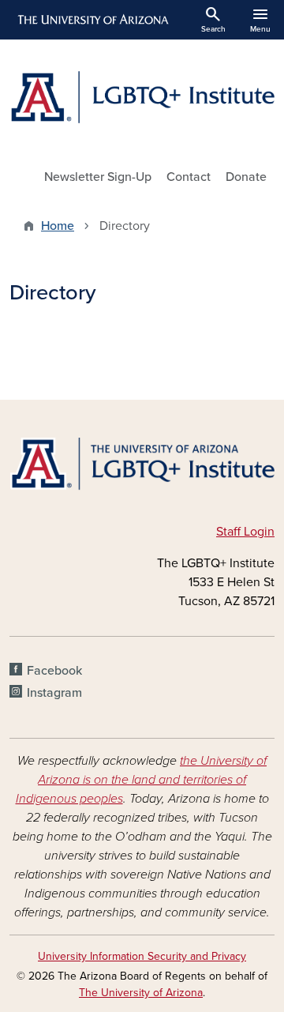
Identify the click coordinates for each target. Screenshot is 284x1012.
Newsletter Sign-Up (97, 177)
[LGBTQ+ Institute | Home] (142, 97)
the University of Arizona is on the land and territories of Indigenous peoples (141, 780)
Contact (188, 177)
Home (57, 226)
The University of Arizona (141, 992)
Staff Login (245, 532)
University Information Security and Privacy (142, 956)
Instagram (54, 693)
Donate (246, 177)
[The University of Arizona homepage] (92, 20)
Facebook (54, 671)
